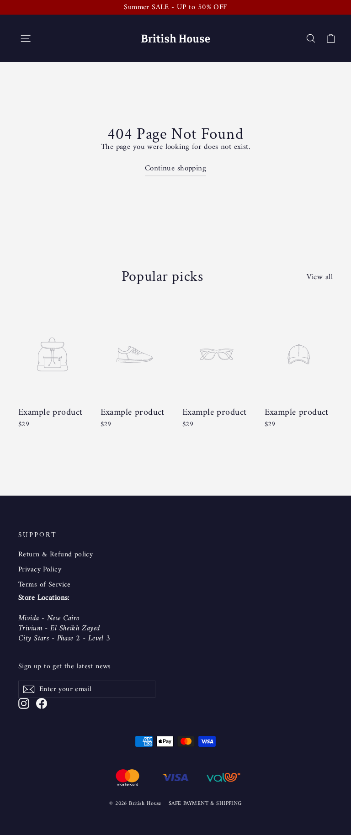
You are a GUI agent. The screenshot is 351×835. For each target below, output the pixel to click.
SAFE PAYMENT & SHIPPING (205, 804)
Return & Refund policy (55, 554)
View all (320, 276)
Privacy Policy (39, 569)
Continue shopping (175, 168)
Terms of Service (44, 584)
